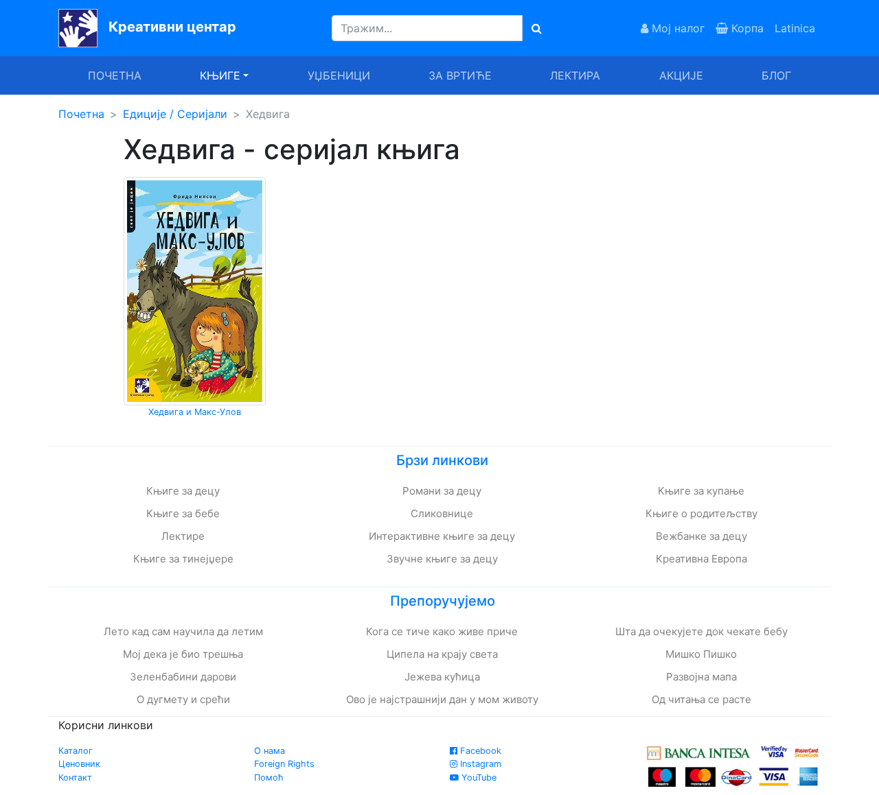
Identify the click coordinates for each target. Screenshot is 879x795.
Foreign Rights (284, 764)
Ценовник (79, 764)
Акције (681, 75)
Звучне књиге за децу (442, 558)
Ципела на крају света (442, 654)
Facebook (479, 751)
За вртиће (460, 75)
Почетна (114, 75)
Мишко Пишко (701, 654)
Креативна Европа (701, 558)
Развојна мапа (701, 676)
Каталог (75, 751)
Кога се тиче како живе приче (442, 631)
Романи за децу (441, 490)
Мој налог (676, 28)
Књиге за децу (183, 490)
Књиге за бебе (183, 513)
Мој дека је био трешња (183, 654)
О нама (269, 751)
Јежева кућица (442, 676)
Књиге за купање (701, 490)
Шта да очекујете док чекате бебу (701, 631)
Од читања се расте (701, 699)
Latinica (795, 28)
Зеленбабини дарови (183, 676)
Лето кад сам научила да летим (183, 631)
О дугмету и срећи (183, 699)
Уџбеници (339, 75)
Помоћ (269, 777)
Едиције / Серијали (175, 114)
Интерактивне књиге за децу (442, 536)
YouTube (477, 777)
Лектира (575, 75)
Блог (776, 75)
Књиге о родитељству (701, 513)
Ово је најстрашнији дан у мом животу (442, 699)
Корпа (746, 28)
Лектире (183, 536)
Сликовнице (442, 513)
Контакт (75, 777)
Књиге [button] (220, 75)
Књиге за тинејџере (183, 558)
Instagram (479, 764)
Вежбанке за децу (701, 536)
